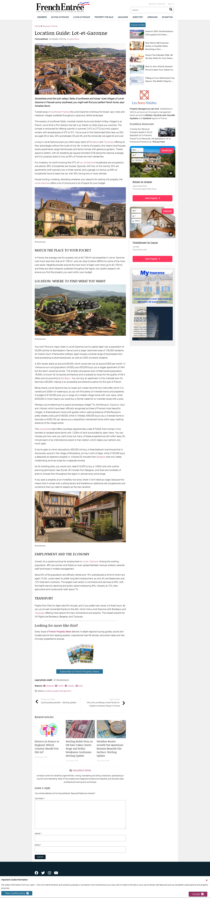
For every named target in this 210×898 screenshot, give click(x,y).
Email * (38, 845)
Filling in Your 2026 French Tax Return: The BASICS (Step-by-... (159, 79)
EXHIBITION (167, 17)
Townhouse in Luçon (145, 242)
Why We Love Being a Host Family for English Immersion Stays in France (103, 702)
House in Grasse (142, 182)
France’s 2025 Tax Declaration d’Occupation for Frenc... (159, 33)
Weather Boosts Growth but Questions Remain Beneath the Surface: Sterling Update (110, 748)
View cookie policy (15, 893)
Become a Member (157, 4)
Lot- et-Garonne (87, 162)
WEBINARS (152, 17)
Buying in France (60, 17)
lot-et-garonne (65, 691)
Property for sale (104, 17)
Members (42, 17)
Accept (196, 894)
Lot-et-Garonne (42, 183)
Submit (40, 857)
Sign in (171, 4)
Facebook (50, 686)
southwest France (60, 112)
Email (80, 686)
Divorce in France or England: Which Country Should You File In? (47, 747)
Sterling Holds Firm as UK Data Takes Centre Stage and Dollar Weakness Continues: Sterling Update (79, 748)
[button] (49, 746)
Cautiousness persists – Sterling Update (58, 701)
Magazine (123, 17)
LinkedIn (71, 686)
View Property (151, 198)
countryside (45, 429)
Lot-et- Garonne (90, 561)
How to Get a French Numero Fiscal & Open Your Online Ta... (159, 68)
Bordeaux (94, 142)
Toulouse (108, 142)
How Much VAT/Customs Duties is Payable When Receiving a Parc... (157, 46)
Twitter (60, 686)
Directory (138, 17)
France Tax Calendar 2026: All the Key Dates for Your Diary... (159, 56)
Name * (38, 833)
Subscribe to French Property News (79, 671)
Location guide (51, 691)
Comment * (40, 798)
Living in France (81, 17)
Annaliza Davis (72, 39)
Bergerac (101, 456)
